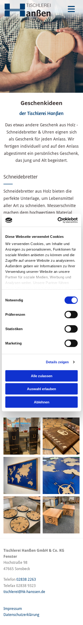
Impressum (12, 608)
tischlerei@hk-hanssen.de (24, 592)
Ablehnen (41, 402)
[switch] (71, 314)
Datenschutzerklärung (21, 614)
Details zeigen (57, 362)
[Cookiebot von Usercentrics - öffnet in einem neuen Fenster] (58, 220)
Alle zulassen (41, 376)
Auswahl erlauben (41, 389)
